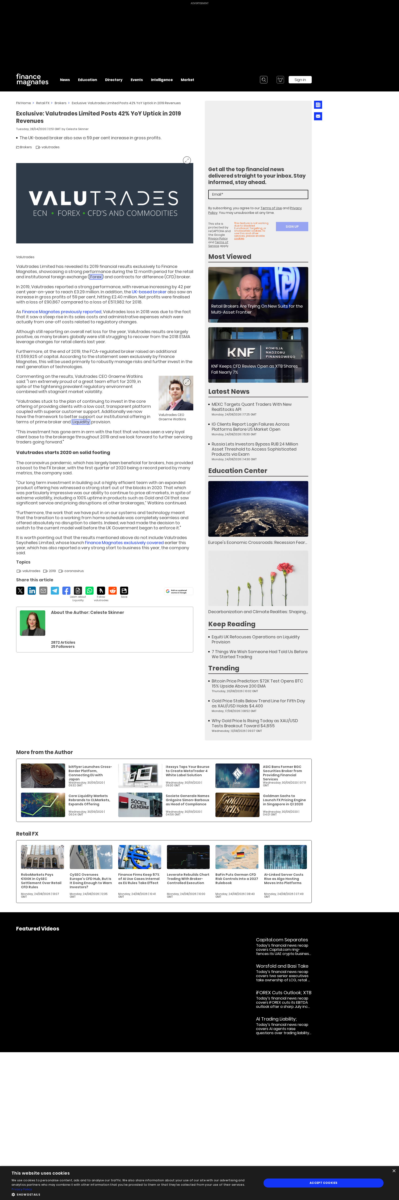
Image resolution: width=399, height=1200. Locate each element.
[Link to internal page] (32, 623)
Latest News (229, 391)
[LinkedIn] (32, 591)
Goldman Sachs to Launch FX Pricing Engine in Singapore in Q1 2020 (284, 800)
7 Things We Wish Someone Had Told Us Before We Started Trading (260, 654)
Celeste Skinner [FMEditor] (77, 129)
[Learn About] (78, 594)
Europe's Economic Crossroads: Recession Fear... (257, 542)
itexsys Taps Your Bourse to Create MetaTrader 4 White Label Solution (187, 770)
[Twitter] (20, 591)
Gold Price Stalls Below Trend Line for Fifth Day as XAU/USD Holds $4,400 (258, 703)
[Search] (263, 79)
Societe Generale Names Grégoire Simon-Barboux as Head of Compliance (187, 800)
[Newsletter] (318, 105)
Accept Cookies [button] (324, 1183)
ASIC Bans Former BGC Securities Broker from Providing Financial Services (282, 773)
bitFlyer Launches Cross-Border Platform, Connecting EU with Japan (90, 773)
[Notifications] (280, 79)
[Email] (43, 591)
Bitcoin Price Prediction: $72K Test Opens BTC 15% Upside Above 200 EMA (257, 684)
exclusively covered (124, 542)
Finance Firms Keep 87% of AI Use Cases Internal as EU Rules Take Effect (139, 878)
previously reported (61, 312)
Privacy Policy (218, 238)
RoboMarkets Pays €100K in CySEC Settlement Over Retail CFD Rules (41, 880)
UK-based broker (149, 292)
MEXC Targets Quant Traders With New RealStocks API (252, 407)
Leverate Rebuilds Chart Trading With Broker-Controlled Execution (188, 878)
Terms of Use (271, 208)
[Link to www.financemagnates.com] (258, 295)
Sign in (300, 79)
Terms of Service (218, 244)
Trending (223, 668)
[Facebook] (66, 591)
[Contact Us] (318, 116)
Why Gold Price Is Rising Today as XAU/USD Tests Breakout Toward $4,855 (255, 723)
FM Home (23, 103)
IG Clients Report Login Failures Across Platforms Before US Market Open (251, 427)
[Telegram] (55, 591)
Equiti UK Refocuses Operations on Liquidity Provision (256, 639)
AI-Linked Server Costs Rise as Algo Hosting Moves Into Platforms (283, 878)
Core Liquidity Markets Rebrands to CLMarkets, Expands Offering (89, 800)
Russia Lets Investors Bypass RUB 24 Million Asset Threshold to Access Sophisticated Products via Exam (255, 449)
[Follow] (101, 594)
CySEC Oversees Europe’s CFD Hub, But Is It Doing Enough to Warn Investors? (91, 880)
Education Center (237, 470)
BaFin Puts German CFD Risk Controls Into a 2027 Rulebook (236, 878)
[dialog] (199, 1183)
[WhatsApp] (89, 591)
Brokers (60, 103)
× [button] (394, 1171)
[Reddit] (113, 591)
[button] (133, 1194)
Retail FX (42, 103)
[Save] (124, 593)
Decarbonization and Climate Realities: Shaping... (258, 612)
